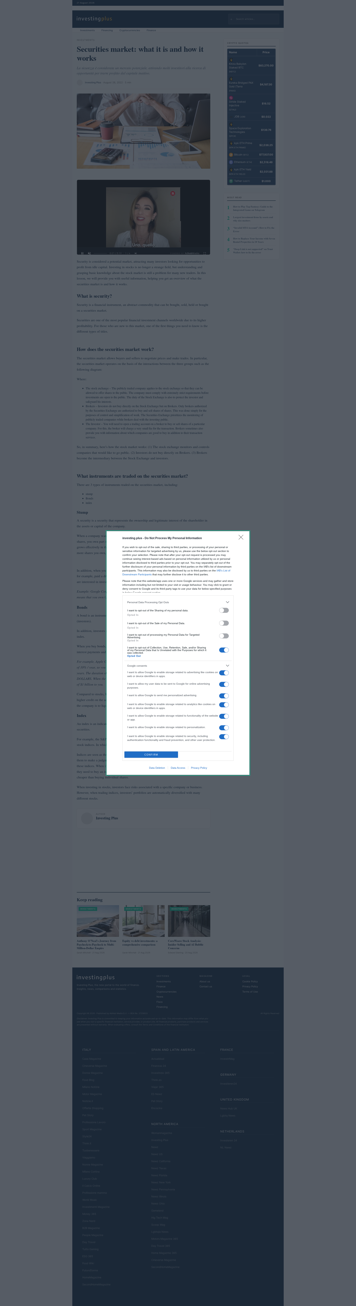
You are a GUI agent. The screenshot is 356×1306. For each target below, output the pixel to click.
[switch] (224, 610)
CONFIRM (151, 754)
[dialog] (178, 653)
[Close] (242, 538)
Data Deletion (157, 767)
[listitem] (178, 602)
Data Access (178, 767)
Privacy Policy (199, 767)
